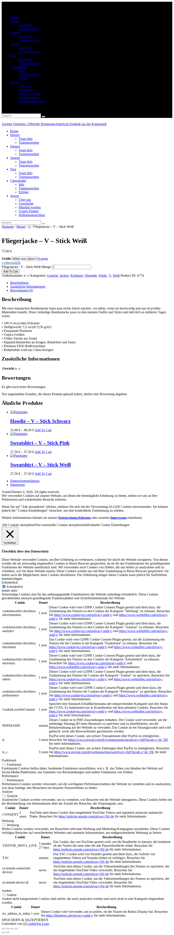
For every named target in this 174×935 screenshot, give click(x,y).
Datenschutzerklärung (74, 517)
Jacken (64, 275)
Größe (6, 258)
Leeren (43, 258)
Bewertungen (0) (21, 290)
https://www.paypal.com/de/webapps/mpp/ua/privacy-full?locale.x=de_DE (118, 740)
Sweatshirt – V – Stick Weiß (40, 464)
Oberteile (91, 275)
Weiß (116, 275)
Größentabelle (11, 263)
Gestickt (52, 275)
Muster (21, 226)
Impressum (118, 517)
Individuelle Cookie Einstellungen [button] (106, 525)
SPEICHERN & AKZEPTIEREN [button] (25, 920)
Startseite (8, 226)
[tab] (91, 283)
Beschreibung (19, 283)
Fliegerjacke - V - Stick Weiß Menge (26, 267)
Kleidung (76, 275)
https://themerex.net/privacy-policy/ (69, 915)
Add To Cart (10, 271)
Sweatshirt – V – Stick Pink (40, 443)
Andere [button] (7, 890)
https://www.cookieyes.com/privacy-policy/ (83, 615)
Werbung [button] (8, 821)
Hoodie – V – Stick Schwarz (40, 421)
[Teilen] (7, 928)
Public (103, 275)
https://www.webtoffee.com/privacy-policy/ (78, 667)
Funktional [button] (9, 760)
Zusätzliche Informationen (27, 286)
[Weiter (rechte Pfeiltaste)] (7, 932)
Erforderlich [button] (10, 582)
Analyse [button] (7, 791)
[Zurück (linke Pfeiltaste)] (3, 932)
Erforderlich (15, 586)
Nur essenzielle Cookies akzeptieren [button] (59, 525)
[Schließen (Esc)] (3, 928)
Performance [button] (10, 776)
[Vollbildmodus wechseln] (12, 928)
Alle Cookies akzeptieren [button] (18, 525)
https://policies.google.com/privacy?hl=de (86, 816)
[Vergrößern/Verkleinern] (16, 928)
